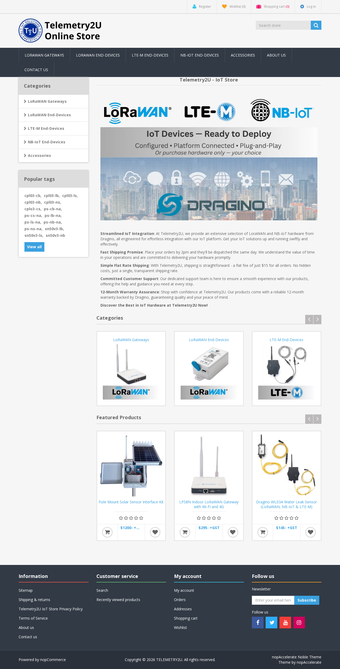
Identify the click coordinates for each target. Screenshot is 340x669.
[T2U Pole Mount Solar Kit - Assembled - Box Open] (131, 465)
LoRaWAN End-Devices (98, 55)
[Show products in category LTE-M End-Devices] (286, 371)
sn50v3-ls (33, 235)
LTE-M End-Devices (150, 55)
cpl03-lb (52, 195)
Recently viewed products (118, 599)
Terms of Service (33, 618)
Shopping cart (186, 618)
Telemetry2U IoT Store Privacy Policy (51, 608)
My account (184, 590)
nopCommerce (53, 659)
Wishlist (180, 627)
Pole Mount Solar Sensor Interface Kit (131, 502)
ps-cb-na (53, 208)
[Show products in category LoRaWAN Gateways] (131, 371)
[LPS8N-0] (208, 465)
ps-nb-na (53, 222)
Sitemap (26, 590)
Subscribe (307, 600)
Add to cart (107, 532)
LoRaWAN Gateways (44, 55)
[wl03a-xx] (286, 465)
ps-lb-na (53, 215)
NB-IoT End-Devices (199, 55)
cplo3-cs (32, 208)
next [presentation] (317, 319)
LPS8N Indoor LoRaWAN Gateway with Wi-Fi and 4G (209, 504)
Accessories (39, 155)
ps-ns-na (33, 228)
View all (34, 246)
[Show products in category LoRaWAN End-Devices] (208, 371)
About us (276, 55)
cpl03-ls (70, 195)
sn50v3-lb (54, 228)
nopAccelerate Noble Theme (296, 656)
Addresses (183, 608)
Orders (180, 599)
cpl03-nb (33, 202)
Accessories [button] (243, 55)
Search (102, 590)
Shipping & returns (34, 599)
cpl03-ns (52, 202)
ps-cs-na (33, 215)
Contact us (36, 69)
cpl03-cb (32, 195)
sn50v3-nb (55, 235)
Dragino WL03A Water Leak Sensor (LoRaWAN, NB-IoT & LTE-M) (286, 504)
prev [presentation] (309, 319)
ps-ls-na (32, 222)
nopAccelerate (309, 662)
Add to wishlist (155, 532)
